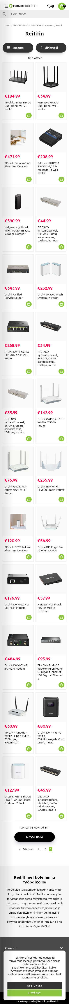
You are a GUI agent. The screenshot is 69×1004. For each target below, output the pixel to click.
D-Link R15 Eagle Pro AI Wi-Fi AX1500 (50, 549)
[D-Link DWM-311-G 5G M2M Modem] (18, 639)
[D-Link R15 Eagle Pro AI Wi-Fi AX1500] (51, 521)
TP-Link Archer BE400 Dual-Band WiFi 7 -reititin (18, 106)
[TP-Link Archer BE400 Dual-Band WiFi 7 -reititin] (18, 77)
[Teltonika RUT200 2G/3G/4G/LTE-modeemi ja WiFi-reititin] (51, 137)
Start (7, 25)
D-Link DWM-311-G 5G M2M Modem (16, 667)
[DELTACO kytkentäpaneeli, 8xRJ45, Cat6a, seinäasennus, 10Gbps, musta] (51, 326)
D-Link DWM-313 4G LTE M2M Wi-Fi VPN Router (17, 355)
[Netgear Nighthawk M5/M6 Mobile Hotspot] (51, 579)
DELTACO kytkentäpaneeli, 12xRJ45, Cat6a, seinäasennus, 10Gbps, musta (48, 803)
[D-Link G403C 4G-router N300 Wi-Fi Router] (18, 461)
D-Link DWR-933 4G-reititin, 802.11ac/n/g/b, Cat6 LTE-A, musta (51, 737)
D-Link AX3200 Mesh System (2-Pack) (50, 296)
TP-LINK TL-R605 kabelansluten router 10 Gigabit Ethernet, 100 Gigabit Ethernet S (50, 672)
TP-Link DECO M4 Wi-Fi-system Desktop (18, 549)
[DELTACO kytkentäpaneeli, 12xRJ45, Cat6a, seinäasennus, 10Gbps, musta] (51, 771)
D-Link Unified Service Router (13, 296)
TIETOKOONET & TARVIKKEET (28, 25)
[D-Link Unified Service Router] (18, 269)
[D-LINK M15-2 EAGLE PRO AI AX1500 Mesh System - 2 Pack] (18, 771)
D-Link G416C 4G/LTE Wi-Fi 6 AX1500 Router (51, 422)
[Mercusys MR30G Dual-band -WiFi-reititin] (51, 77)
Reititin (59, 25)
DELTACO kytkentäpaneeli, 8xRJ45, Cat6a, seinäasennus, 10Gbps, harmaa (15, 425)
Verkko (50, 25)
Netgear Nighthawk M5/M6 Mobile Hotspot (50, 608)
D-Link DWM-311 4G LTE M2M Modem (17, 606)
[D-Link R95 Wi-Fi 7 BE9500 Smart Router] (51, 461)
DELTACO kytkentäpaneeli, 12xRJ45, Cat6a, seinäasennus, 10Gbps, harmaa (48, 234)
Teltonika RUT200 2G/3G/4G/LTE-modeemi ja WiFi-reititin (48, 168)
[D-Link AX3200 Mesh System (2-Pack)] (51, 269)
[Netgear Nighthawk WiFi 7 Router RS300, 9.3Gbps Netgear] (18, 201)
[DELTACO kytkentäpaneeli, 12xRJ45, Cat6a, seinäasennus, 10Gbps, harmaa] (51, 201)
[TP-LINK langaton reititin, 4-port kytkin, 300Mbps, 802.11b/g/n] (18, 707)
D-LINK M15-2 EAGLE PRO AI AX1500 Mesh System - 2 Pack (18, 800)
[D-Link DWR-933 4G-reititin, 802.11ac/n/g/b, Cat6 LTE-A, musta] (51, 707)
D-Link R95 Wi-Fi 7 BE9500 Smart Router (51, 488)
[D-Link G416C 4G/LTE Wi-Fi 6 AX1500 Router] (51, 393)
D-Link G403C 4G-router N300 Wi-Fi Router (16, 490)
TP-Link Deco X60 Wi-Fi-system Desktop (18, 165)
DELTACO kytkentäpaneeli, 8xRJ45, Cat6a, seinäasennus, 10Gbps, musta (48, 358)
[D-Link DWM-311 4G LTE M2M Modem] (18, 579)
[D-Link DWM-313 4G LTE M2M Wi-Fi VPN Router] (18, 326)
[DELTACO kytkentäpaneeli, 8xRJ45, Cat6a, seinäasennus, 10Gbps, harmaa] (18, 393)
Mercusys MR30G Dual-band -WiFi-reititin (48, 106)
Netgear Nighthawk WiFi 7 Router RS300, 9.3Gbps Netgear (17, 231)
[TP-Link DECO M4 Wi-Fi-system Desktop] (18, 521)
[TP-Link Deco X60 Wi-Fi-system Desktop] (18, 137)
